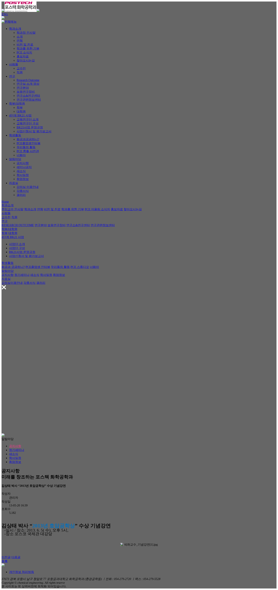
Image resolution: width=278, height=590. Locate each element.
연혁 (20, 40)
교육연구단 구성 (28, 123)
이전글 (6, 557)
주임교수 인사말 (12, 209)
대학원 (21, 111)
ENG (5, 14)
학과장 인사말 (26, 32)
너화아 (21, 155)
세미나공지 (24, 167)
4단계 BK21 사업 (20, 115)
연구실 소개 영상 (28, 83)
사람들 (13, 64)
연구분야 (23, 87)
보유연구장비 (26, 91)
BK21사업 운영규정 (30, 127)
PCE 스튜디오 (80, 267)
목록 (5, 561)
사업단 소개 (17, 244)
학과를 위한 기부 (28, 48)
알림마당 (15, 159)
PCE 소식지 (24, 52)
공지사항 (23, 163)
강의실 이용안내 (28, 187)
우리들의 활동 (26, 147)
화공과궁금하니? (28, 139)
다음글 (15, 557)
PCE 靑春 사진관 (28, 151)
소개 (20, 36)
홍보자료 (23, 56)
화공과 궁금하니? (13, 267)
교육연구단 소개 (28, 119)
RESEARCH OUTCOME (18, 225)
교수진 (21, 68)
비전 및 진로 (25, 44)
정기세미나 (22, 274)
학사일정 (23, 175)
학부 (20, 107)
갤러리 (21, 194)
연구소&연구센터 (28, 95)
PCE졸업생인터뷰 (28, 143)
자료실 (13, 183)
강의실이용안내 (12, 282)
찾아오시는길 (26, 60)
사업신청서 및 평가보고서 (34, 131)
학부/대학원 (17, 103)
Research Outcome (28, 80)
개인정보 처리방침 (21, 572)
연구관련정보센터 (29, 99)
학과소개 (15, 28)
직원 (20, 72)
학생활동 (15, 135)
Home (5, 201)
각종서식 (23, 191)
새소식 (21, 171)
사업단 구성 (17, 248)
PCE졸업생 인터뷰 (38, 267)
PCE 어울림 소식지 (97, 209)
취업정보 (23, 179)
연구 (12, 76)
